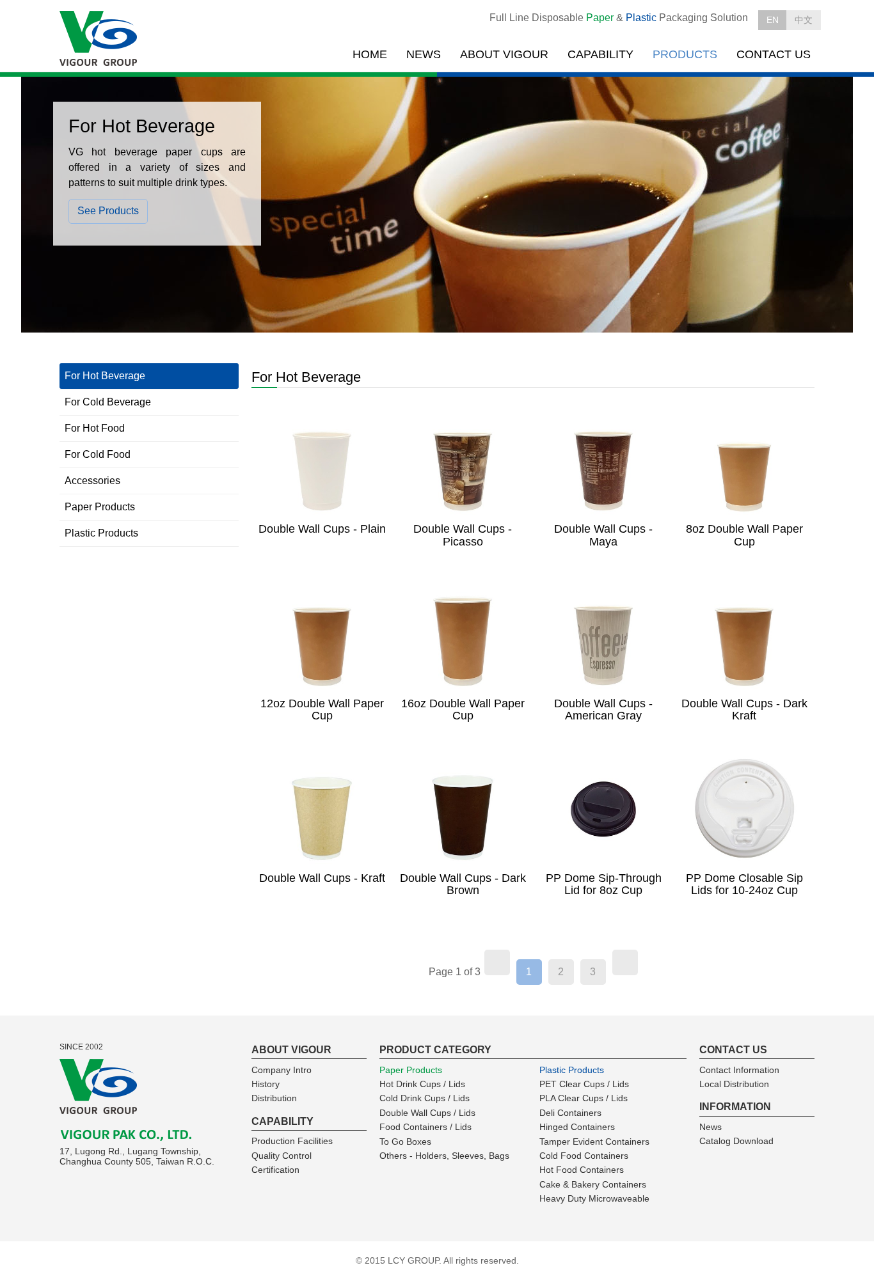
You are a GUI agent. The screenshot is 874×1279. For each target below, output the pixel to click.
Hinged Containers (577, 1127)
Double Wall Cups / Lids (427, 1113)
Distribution (274, 1098)
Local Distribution (734, 1084)
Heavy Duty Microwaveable (594, 1198)
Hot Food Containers (581, 1170)
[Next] (625, 962)
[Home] (99, 39)
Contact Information (739, 1070)
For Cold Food (98, 454)
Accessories (92, 480)
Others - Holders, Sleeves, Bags (444, 1155)
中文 (804, 20)
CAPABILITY (600, 54)
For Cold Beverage (108, 401)
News (710, 1127)
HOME (370, 54)
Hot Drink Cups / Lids (422, 1084)
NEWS (423, 54)
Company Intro (281, 1070)
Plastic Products (101, 533)
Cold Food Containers (583, 1155)
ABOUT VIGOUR (504, 54)
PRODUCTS (685, 54)
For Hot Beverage (105, 375)
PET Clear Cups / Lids (584, 1084)
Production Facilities (292, 1141)
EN (773, 20)
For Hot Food (95, 428)
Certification (275, 1170)
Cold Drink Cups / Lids (424, 1098)
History (265, 1084)
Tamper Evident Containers (594, 1141)
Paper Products (100, 506)
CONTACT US (773, 54)
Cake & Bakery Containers (592, 1184)
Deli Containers (570, 1113)
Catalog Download (736, 1141)
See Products (108, 210)
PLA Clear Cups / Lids (583, 1098)
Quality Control (281, 1155)
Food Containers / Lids (425, 1127)
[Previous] (497, 962)
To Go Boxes (405, 1141)
